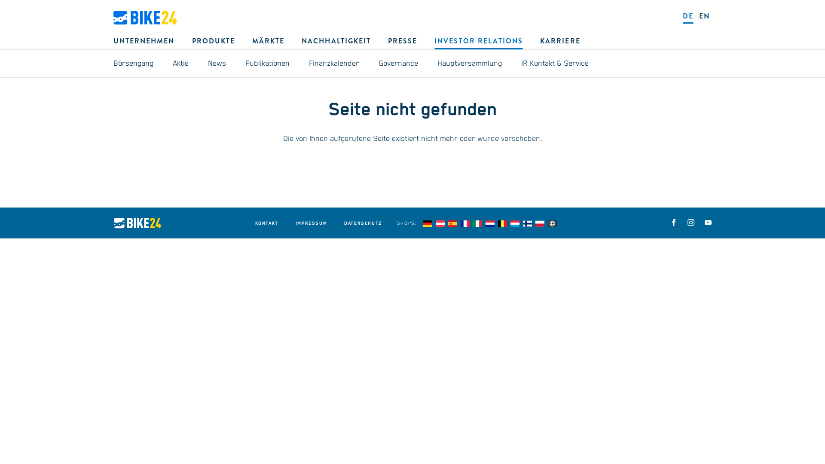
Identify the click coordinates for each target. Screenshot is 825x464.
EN (704, 16)
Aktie (181, 63)
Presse (402, 41)
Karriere (560, 41)
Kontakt (266, 223)
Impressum (311, 223)
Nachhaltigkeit (336, 41)
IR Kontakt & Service (555, 63)
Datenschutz (363, 223)
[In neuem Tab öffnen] (673, 222)
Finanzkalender (334, 63)
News (217, 63)
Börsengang (133, 63)
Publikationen (267, 63)
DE (688, 16)
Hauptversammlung (469, 63)
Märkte (268, 41)
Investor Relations (478, 41)
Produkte (213, 41)
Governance (398, 63)
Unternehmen (144, 41)
